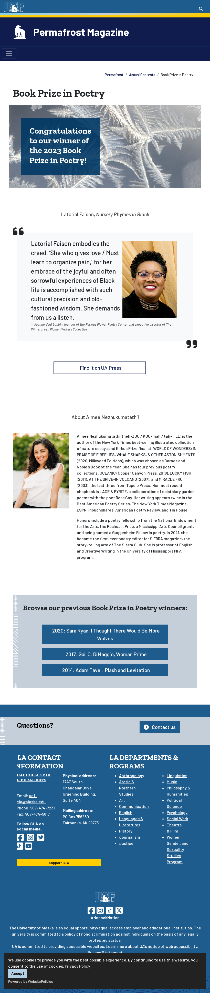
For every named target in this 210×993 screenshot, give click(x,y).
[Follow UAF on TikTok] (109, 909)
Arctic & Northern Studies (127, 787)
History (125, 830)
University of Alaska (35, 927)
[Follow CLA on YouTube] (30, 847)
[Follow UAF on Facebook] (91, 909)
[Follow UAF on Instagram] (100, 909)
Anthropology (131, 775)
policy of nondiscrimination (90, 933)
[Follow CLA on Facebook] (22, 838)
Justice (126, 843)
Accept (17, 973)
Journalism (129, 837)
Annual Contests (142, 75)
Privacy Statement (105, 952)
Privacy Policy (77, 966)
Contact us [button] (163, 727)
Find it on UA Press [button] (101, 368)
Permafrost (114, 75)
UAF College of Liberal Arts (34, 777)
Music (172, 781)
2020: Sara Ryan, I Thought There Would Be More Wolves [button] (106, 634)
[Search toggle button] (201, 8)
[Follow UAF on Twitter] (119, 909)
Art (122, 800)
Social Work (177, 818)
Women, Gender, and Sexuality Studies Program (177, 849)
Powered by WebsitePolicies (30, 982)
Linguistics (177, 775)
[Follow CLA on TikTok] (21, 847)
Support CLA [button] (59, 862)
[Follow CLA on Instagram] (32, 838)
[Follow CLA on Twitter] (42, 838)
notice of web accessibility (172, 946)
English (125, 812)
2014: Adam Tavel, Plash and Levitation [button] (106, 670)
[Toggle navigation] (9, 53)
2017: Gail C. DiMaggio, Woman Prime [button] (106, 654)
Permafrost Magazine (81, 32)
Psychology (177, 812)
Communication (134, 806)
